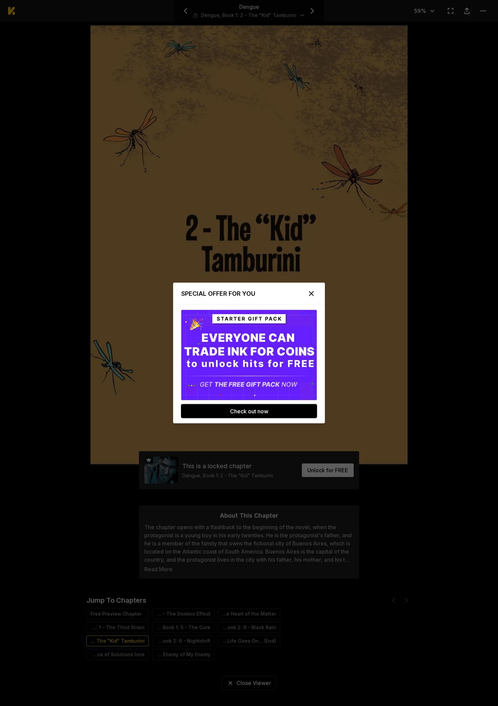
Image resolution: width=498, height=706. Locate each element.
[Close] (311, 293)
